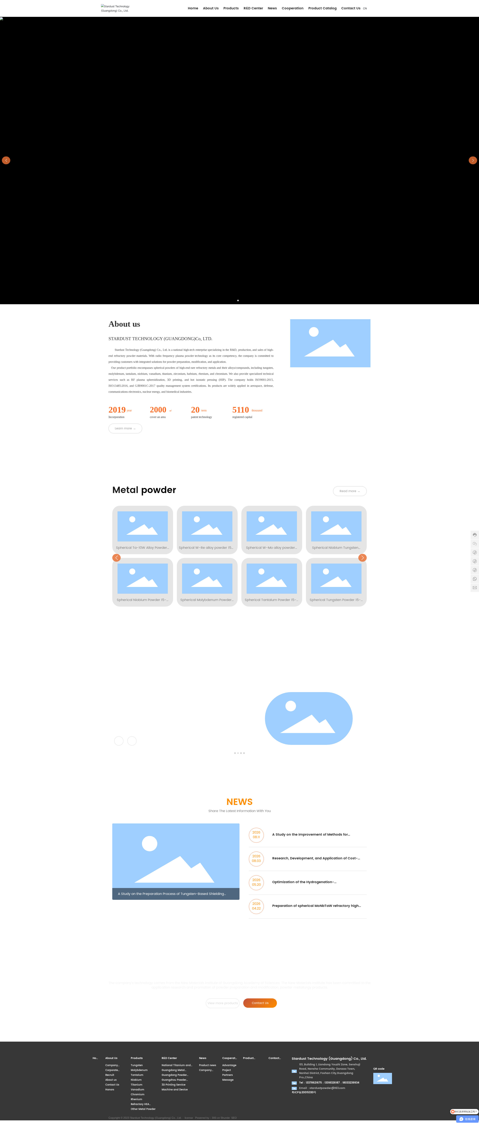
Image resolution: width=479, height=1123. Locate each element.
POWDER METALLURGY (149, 704)
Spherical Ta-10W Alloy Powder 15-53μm (141, 550)
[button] (238, 300)
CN (365, 8)
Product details (127, 714)
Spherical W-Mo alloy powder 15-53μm (270, 550)
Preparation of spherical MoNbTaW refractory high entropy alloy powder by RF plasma (315, 908)
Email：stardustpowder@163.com (322, 1088)
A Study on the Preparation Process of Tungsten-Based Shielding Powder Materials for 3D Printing (171, 894)
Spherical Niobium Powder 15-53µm (141, 602)
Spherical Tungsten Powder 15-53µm (335, 602)
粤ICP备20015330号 (304, 1092)
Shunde (225, 1117)
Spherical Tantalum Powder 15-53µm (270, 602)
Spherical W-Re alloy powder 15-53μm (206, 550)
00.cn (216, 1117)
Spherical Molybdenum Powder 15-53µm (206, 602)
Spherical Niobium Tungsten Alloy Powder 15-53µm (335, 550)
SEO (234, 1117)
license (189, 1117)
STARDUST (124, 695)
